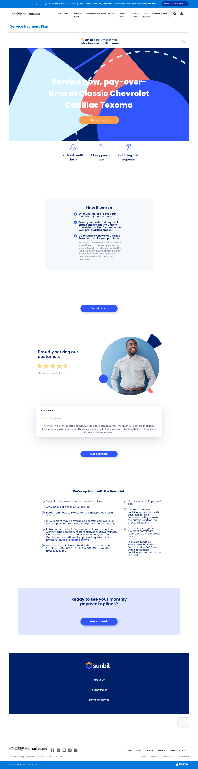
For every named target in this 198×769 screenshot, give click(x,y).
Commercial (90, 14)
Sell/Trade (101, 14)
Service (161, 750)
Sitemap (154, 757)
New (60, 14)
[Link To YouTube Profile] (64, 750)
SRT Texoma (146, 15)
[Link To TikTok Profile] (75, 750)
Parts (172, 750)
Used (66, 14)
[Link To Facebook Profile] (53, 750)
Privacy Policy (168, 757)
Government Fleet (76, 15)
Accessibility (184, 757)
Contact (156, 14)
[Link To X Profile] (59, 750)
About (164, 14)
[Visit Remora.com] (182, 765)
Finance (111, 14)
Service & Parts (121, 15)
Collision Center (135, 15)
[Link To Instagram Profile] (70, 750)
